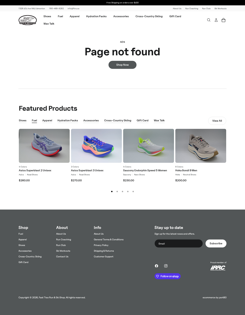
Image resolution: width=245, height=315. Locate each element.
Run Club (206, 8)
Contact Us (62, 256)
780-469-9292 (56, 8)
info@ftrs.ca (73, 8)
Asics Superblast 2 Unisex (35, 170)
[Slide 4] (127, 192)
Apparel (47, 120)
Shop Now (122, 64)
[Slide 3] (122, 192)
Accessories (91, 120)
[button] (47, 16)
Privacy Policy (101, 245)
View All (217, 120)
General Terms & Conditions (109, 239)
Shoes (22, 120)
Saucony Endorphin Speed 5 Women (145, 170)
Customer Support (103, 256)
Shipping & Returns (104, 250)
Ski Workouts (220, 8)
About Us (177, 8)
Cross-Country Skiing (117, 120)
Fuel (34, 120)
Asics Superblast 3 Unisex (87, 170)
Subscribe (216, 243)
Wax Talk (159, 120)
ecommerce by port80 (214, 297)
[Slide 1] (111, 192)
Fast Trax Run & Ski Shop (52, 297)
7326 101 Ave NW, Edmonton (31, 8)
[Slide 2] (117, 192)
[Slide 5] (133, 192)
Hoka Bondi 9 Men (186, 170)
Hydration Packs (68, 120)
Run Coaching (191, 8)
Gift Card (142, 120)
